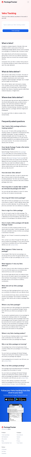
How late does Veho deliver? (11, 173)
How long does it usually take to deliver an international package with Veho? (15, 188)
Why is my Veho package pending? (13, 366)
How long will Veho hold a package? (13, 198)
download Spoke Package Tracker (10, 384)
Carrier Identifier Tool (7, 443)
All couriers (4, 439)
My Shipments (5, 437)
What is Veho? (7, 43)
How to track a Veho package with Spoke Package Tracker (15, 224)
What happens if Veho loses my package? (12, 250)
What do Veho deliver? (11, 72)
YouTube (4, 451)
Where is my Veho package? (11, 305)
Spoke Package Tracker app (16, 158)
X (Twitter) (4, 449)
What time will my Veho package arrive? (12, 287)
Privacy (18, 441)
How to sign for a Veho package (12, 210)
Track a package (5, 435)
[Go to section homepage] (9, 429)
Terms (18, 439)
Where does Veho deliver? (12, 97)
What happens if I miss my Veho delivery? (12, 265)
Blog (3, 441)
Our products (20, 435)
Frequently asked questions (13, 121)
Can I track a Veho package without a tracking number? (14, 127)
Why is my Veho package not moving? (14, 344)
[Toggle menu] (28, 2)
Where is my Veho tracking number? (13, 333)
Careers (18, 437)
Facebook (4, 453)
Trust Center (19, 443)
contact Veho (14, 245)
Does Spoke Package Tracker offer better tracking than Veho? (15, 148)
